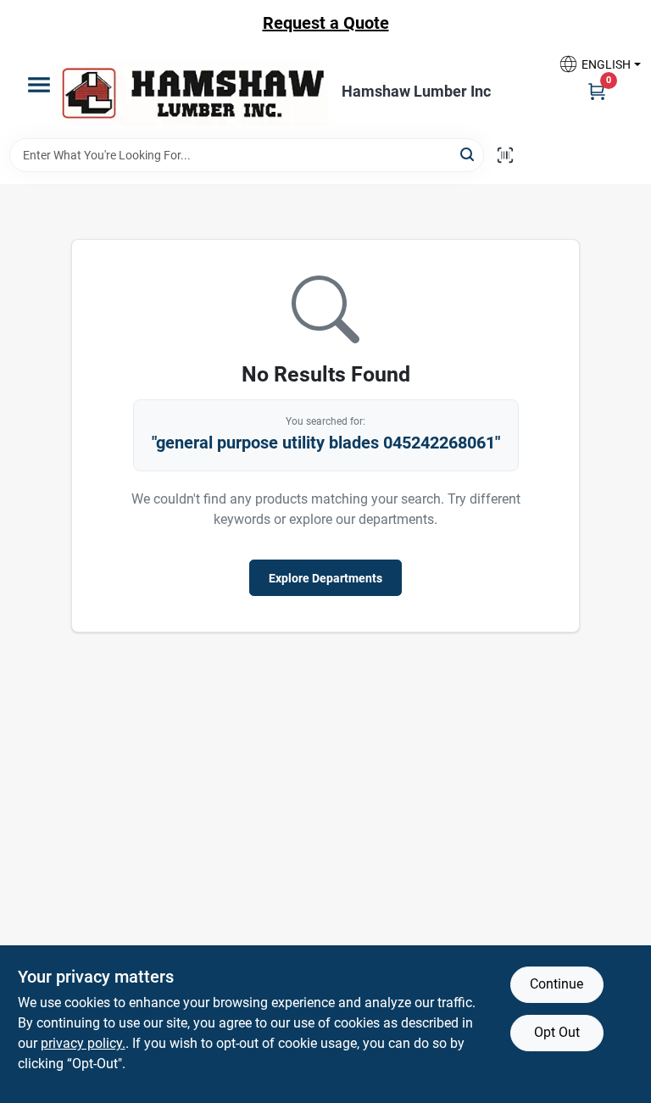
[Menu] (39, 85)
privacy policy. (83, 1043)
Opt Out (557, 1032)
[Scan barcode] (505, 155)
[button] (593, 64)
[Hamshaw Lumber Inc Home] (192, 92)
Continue (556, 984)
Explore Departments (325, 578)
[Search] (468, 154)
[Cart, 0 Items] (596, 90)
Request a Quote (326, 23)
